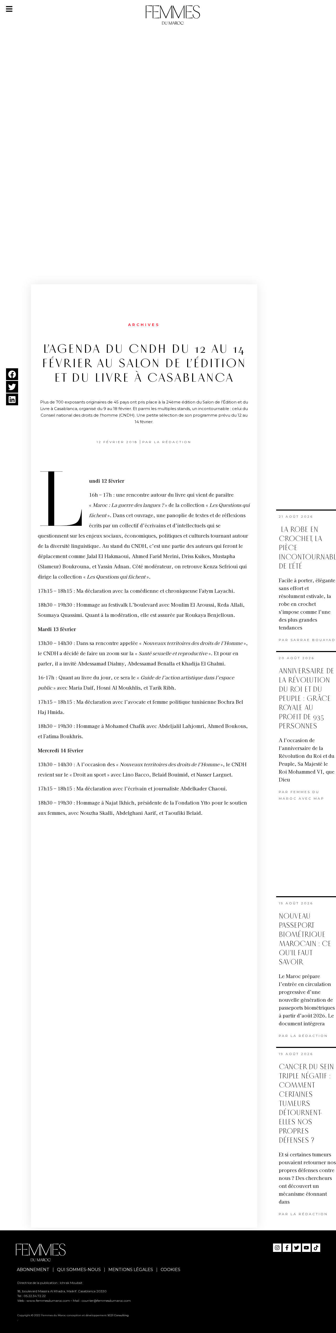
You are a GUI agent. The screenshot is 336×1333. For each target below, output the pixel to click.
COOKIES (170, 1269)
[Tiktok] (316, 1247)
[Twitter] (296, 1247)
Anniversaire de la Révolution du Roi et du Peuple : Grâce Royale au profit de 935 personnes (306, 699)
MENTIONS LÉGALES (130, 1269)
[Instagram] (277, 1247)
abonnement (33, 1269)
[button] (12, 374)
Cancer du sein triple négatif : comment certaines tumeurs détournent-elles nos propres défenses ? (306, 1104)
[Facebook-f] (287, 1247)
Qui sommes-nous (79, 1269)
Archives (144, 324)
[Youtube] (306, 1247)
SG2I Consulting (118, 1315)
